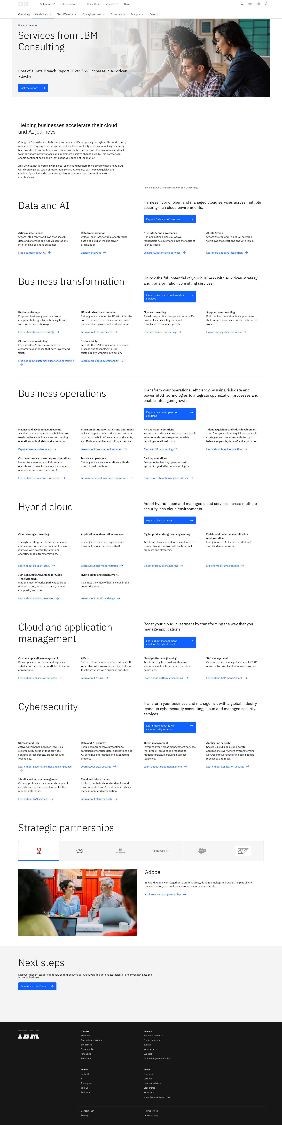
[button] (258, 4)
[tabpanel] (141, 898)
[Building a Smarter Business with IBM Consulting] (204, 153)
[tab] (38, 851)
